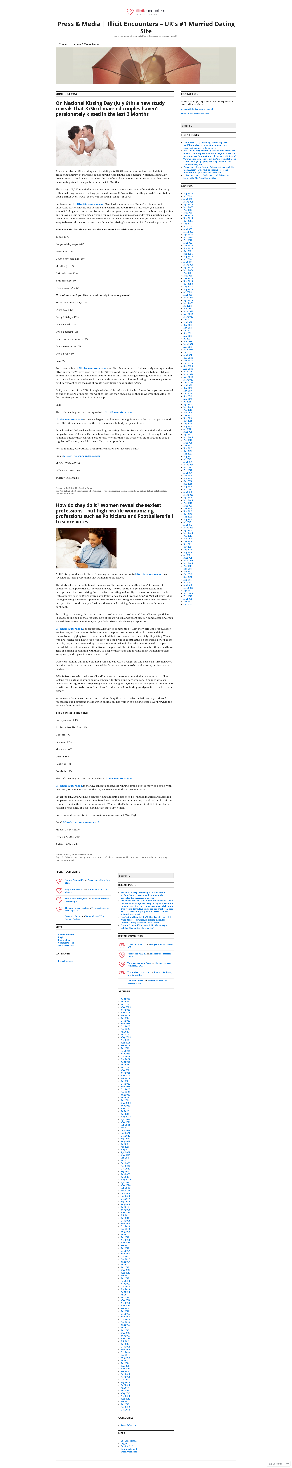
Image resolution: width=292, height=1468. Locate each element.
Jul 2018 (187, 429)
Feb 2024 (188, 273)
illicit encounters (79, 491)
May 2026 (188, 202)
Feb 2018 (187, 440)
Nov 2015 (187, 511)
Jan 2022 (187, 322)
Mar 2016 (188, 500)
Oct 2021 (187, 330)
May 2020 (188, 374)
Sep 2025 (188, 223)
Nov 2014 (188, 544)
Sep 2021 (187, 333)
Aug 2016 (188, 486)
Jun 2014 (187, 558)
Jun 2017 (187, 462)
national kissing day (129, 491)
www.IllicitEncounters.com (195, 113)
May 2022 (188, 311)
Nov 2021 (188, 328)
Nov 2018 (188, 418)
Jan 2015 (187, 538)
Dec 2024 (188, 245)
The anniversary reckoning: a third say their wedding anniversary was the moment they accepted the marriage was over (205, 145)
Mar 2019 (188, 407)
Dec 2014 (188, 541)
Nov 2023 (188, 281)
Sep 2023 (188, 286)
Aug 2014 (188, 552)
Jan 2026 (187, 212)
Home (63, 44)
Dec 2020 (188, 358)
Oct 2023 (188, 284)
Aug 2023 (188, 289)
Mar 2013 (188, 593)
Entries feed (64, 940)
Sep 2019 (187, 396)
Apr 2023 (188, 300)
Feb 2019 (187, 410)
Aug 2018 (188, 426)
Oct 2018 (187, 421)
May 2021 (188, 344)
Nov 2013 (188, 571)
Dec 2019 (188, 388)
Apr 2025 (188, 234)
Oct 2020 (188, 363)
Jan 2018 (187, 443)
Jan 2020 (187, 385)
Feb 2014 (187, 566)
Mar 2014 (188, 563)
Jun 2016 (187, 492)
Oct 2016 (187, 481)
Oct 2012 (187, 604)
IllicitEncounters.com (90, 203)
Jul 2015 (187, 522)
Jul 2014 (187, 555)
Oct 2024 (188, 251)
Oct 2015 (187, 514)
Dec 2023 (188, 278)
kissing (114, 491)
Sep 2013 (187, 577)
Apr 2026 (188, 204)
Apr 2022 (188, 314)
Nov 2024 (188, 248)
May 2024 (188, 265)
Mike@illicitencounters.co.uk (81, 455)
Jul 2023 (187, 292)
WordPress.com (66, 945)
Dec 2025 (188, 215)
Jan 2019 (187, 412)
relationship (160, 491)
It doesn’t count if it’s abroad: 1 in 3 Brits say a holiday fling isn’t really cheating (206, 176)
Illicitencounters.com (92, 368)
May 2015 (188, 527)
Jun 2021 (187, 341)
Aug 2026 (188, 193)
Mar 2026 (188, 207)
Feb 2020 (188, 382)
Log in (61, 937)
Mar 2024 (188, 270)
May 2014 (188, 560)
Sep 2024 (188, 254)
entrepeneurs (85, 857)
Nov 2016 (188, 478)
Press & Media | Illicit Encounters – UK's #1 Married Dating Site (146, 27)
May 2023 (188, 297)
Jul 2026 (187, 196)
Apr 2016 (188, 497)
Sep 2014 (187, 549)
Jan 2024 (187, 275)
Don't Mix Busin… (73, 916)
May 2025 (188, 232)
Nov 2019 (188, 391)
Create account (66, 934)
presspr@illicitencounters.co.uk (197, 109)
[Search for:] (208, 126)
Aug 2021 (188, 336)
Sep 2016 (187, 484)
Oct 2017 (187, 451)
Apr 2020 (188, 377)
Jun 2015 (187, 525)
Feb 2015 (187, 536)
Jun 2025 (187, 229)
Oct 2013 (187, 574)
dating (66, 491)
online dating (146, 491)
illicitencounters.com (100, 491)
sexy (165, 857)
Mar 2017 (188, 467)
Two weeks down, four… (77, 898)
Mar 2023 (188, 303)
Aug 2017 (187, 456)
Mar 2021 (188, 349)
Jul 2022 (187, 306)
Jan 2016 (187, 506)
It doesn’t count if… (74, 880)
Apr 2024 (188, 267)
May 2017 (188, 464)
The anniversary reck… (76, 908)
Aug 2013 (188, 579)
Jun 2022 (187, 308)
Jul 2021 (187, 338)
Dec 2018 (188, 415)
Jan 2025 (187, 243)
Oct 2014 (187, 547)
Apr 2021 (188, 347)
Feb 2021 (187, 352)
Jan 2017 (187, 473)
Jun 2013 (187, 585)
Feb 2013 (187, 596)
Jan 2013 (187, 599)
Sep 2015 (187, 517)
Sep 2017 (187, 454)
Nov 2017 (187, 448)
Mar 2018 (188, 437)
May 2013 (188, 588)
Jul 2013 (187, 582)
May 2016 (188, 495)
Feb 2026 (188, 210)
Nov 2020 (188, 360)
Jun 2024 (187, 262)
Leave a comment (65, 493)
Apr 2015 (187, 530)
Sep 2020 (188, 366)
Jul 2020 (187, 371)
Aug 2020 (188, 369)
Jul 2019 (187, 401)
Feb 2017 (187, 470)
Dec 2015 (187, 508)
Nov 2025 (188, 218)
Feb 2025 (187, 240)
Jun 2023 (187, 295)
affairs (66, 857)
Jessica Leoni (85, 488)
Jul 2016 (187, 489)
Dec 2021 (188, 325)
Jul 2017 (187, 459)
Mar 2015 (188, 533)
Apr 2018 (188, 434)
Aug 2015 (187, 519)
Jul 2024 (187, 259)
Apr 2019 (188, 404)
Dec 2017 (187, 445)
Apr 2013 (188, 590)
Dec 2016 (188, 475)
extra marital (100, 857)
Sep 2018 (187, 423)
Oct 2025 (188, 221)
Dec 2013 (188, 569)
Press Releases (65, 961)
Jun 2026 (187, 199)
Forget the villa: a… (74, 889)
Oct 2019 (187, 393)
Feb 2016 (187, 503)
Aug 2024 (188, 256)
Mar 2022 (188, 317)
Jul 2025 (187, 226)
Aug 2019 (188, 399)
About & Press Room (86, 44)
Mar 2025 (188, 237)
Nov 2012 (188, 601)
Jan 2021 (187, 355)
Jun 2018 (187, 432)
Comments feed (66, 943)
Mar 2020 (188, 380)
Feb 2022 (188, 319)
